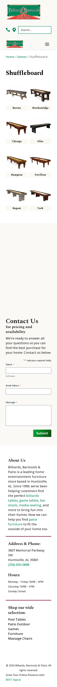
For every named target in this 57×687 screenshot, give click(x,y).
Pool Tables (17, 619)
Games (22, 57)
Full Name (10, 376)
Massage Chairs (20, 638)
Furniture (15, 634)
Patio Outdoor (19, 624)
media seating (30, 505)
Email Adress (13, 385)
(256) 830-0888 (18, 564)
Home (10, 57)
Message (11, 402)
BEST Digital (13, 679)
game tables (28, 500)
